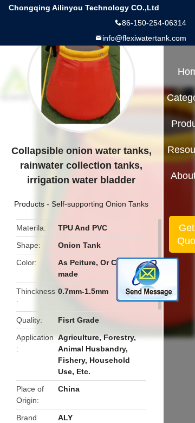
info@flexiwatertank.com (144, 38)
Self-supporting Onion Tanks (99, 204)
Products (29, 204)
